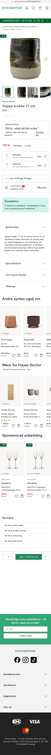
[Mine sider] (26, 8)
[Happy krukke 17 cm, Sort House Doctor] (25, 58)
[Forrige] (5, 59)
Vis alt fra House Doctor (14, 370)
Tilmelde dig (40, 133)
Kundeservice (12, 674)
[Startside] (12, 8)
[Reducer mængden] (4, 557)
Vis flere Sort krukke (14, 525)
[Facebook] (17, 660)
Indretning (7, 26)
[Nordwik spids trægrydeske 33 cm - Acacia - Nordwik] (6, 156)
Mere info (41, 187)
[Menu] (47, 8)
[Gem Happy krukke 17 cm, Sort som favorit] (46, 557)
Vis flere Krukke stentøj (15, 531)
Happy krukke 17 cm (12, 29)
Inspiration (10, 696)
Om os (8, 707)
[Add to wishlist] (13, 355)
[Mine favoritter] (33, 8)
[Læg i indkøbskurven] (18, 355)
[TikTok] (34, 660)
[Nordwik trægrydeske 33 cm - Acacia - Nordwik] (6, 165)
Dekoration (20, 26)
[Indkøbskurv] (40, 8)
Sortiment (10, 685)
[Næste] (46, 59)
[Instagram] (25, 660)
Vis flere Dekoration (14, 541)
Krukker (32, 26)
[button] (7, 115)
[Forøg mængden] (12, 557)
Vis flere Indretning (13, 536)
